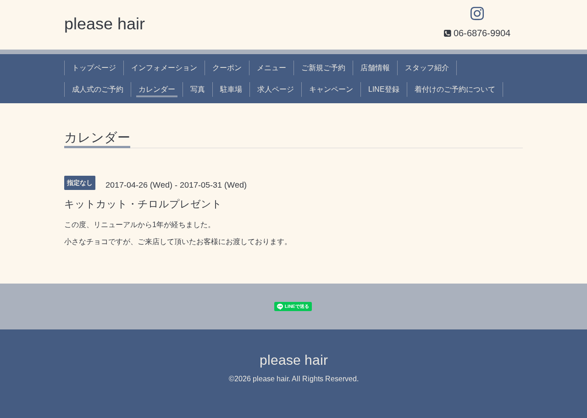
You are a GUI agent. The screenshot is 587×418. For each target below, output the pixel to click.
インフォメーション (164, 68)
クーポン (227, 68)
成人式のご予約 (97, 89)
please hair (104, 23)
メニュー (271, 68)
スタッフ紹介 (427, 68)
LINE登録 (383, 89)
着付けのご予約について (455, 89)
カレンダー (156, 89)
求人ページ (275, 89)
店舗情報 (375, 68)
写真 (197, 89)
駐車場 (231, 89)
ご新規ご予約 (323, 68)
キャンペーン (331, 89)
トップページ (94, 68)
